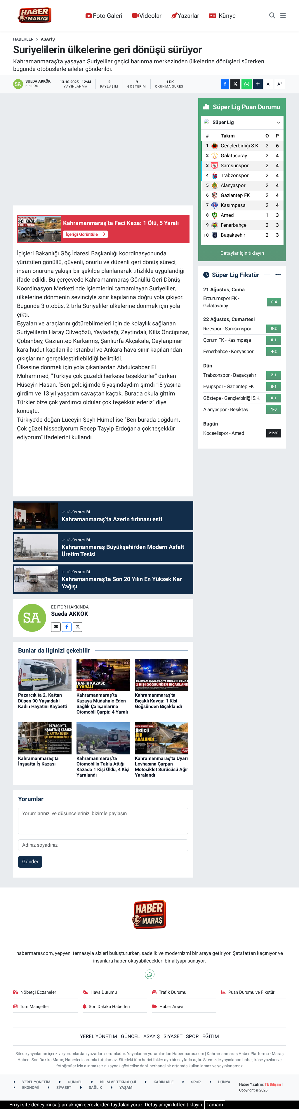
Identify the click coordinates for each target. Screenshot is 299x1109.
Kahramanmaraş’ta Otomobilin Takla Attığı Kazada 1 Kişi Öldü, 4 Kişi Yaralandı (103, 767)
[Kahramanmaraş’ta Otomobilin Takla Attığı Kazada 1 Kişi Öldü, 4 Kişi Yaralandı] (103, 738)
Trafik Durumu (172, 992)
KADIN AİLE (163, 1082)
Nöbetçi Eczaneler (38, 992)
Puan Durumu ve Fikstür (251, 992)
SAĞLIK (95, 1087)
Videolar (150, 15)
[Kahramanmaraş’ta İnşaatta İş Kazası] (45, 738)
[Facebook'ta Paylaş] (225, 84)
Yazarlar (188, 15)
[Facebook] (67, 627)
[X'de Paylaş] (235, 84)
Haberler (23, 39)
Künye (227, 15)
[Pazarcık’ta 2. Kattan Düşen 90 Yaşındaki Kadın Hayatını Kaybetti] (45, 675)
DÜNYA (223, 1082)
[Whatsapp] (149, 974)
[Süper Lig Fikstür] (278, 275)
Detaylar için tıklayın (242, 253)
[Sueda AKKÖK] (32, 617)
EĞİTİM (210, 1036)
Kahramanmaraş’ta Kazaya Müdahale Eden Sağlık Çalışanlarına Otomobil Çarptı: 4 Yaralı (102, 703)
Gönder (30, 861)
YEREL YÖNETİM (98, 1036)
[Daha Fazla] (258, 84)
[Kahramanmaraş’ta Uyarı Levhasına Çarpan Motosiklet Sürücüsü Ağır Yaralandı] (161, 738)
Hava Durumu (104, 992)
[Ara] (272, 16)
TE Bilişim (273, 1084)
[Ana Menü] (283, 16)
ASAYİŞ (48, 39)
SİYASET (173, 1036)
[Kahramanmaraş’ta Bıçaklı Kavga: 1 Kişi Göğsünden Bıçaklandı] (161, 675)
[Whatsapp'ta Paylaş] (246, 84)
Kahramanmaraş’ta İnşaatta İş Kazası (38, 761)
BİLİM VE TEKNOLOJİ (117, 1082)
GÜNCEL (130, 1036)
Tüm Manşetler (34, 1006)
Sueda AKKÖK (69, 613)
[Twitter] (77, 627)
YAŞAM (125, 1087)
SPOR (192, 1036)
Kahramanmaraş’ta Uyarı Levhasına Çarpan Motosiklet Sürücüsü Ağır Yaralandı (161, 767)
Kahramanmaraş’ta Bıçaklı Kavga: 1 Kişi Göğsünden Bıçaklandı (158, 700)
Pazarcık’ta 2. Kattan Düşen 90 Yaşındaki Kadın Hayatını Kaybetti (42, 700)
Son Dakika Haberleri (109, 1006)
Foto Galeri (107, 15)
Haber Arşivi (171, 1006)
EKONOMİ (30, 1087)
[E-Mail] (56, 627)
